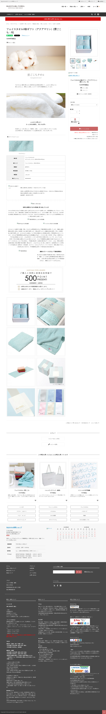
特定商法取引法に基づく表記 (13, 587)
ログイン (92, 1)
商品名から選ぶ (36, 23)
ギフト (50, 23)
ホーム (7, 23)
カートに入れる (85, 128)
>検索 (88, 6)
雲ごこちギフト (28, 23)
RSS (7, 585)
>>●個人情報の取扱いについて (80, 138)
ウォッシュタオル (53, 507)
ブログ (8, 580)
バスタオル (53, 511)
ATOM (11, 585)
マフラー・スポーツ (21, 511)
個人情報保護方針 (10, 589)
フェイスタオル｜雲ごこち (21, 490)
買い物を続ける (85, 422)
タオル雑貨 (53, 515)
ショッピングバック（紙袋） (53, 490)
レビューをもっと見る (53, 438)
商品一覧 (64, 6)
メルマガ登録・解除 (29, 14)
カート (96, 6)
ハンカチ (21, 507)
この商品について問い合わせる (72, 422)
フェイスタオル (84, 507)
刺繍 (84, 515)
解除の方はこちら (88, 571)
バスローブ (84, 511)
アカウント (82, 1)
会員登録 (101, 1)
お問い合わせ (18, 14)
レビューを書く (54, 444)
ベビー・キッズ (21, 515)
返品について (95, 134)
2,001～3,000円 (56, 23)
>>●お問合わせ (94, 132)
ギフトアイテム (14, 23)
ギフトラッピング (21, 519)
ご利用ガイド (9, 14)
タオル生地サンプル (84, 519)
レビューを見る (94, 422)
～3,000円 (21, 23)
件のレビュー (26, 35)
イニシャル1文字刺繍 (84, 490)
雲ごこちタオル (44, 23)
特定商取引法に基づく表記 (92, 136)
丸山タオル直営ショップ (14, 527)
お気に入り (85, 90)
